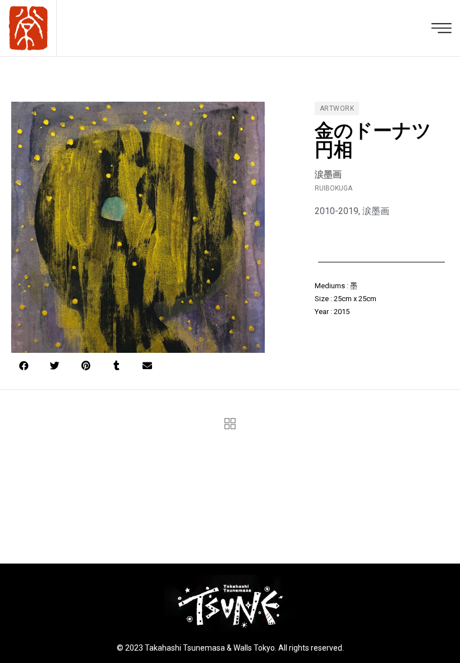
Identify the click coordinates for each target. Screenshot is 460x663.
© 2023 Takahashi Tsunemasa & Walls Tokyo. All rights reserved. (230, 647)
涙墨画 (375, 211)
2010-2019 (336, 211)
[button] (23, 365)
